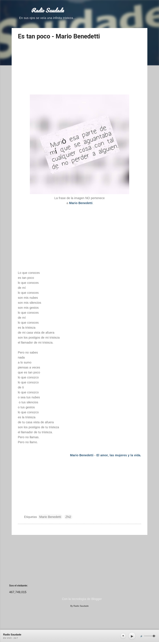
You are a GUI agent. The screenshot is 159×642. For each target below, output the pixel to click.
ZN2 (68, 517)
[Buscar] (145, 8)
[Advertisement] (79, 68)
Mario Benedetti (81, 455)
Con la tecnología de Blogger (81, 599)
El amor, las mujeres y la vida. (118, 455)
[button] (139, 35)
